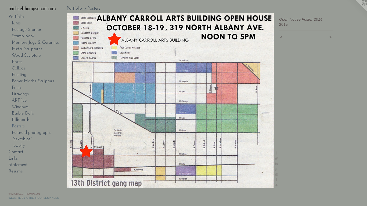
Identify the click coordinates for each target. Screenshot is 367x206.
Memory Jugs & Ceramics (35, 43)
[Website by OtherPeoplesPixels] (356, 10)
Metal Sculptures (27, 49)
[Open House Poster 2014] (170, 100)
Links (13, 158)
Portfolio (16, 17)
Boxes (17, 62)
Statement (18, 165)
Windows (20, 107)
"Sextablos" (22, 139)
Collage (19, 68)
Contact (16, 152)
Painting (19, 75)
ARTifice (19, 100)
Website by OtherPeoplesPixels (34, 197)
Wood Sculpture (26, 55)
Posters (18, 126)
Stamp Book (23, 36)
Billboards (21, 120)
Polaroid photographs (31, 133)
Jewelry (18, 146)
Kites (16, 23)
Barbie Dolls (23, 113)
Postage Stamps (27, 30)
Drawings (20, 94)
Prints (16, 88)
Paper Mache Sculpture (33, 81)
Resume (16, 171)
